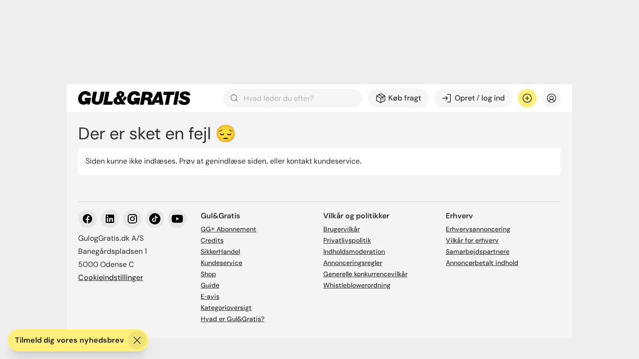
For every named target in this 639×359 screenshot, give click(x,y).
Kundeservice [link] (221, 262)
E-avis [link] (210, 296)
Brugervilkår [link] (341, 229)
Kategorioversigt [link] (226, 307)
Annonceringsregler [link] (352, 262)
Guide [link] (210, 285)
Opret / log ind (480, 98)
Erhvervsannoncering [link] (478, 229)
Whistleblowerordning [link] (357, 285)
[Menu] (551, 98)
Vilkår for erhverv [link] (472, 240)
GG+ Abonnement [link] (228, 229)
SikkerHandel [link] (220, 251)
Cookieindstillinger (110, 277)
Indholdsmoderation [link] (354, 251)
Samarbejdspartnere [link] (477, 251)
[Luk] (137, 340)
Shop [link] (208, 274)
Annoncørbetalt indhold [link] (482, 262)
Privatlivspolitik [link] (347, 240)
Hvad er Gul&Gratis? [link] (232, 319)
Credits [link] (212, 240)
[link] (134, 98)
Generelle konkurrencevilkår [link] (365, 274)
